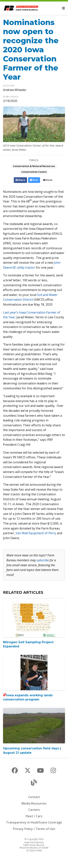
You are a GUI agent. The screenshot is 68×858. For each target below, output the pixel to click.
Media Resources (34, 803)
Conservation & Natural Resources (34, 166)
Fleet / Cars (34, 816)
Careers (34, 810)
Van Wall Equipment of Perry (35, 533)
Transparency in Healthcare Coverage (34, 822)
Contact (34, 797)
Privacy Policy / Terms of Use (34, 829)
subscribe (42, 560)
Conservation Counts (34, 171)
